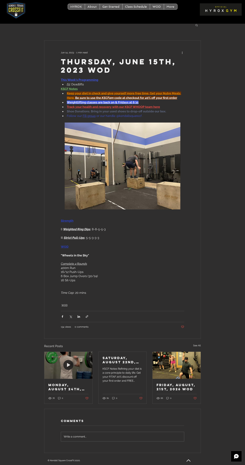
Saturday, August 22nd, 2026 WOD (119, 360)
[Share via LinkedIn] (78, 316)
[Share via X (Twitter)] (70, 316)
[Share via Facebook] (62, 316)
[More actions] (182, 53)
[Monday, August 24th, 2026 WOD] (68, 365)
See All (197, 345)
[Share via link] (86, 316)
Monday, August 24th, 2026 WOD (65, 387)
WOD (65, 305)
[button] (92, 7)
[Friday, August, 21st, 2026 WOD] (176, 365)
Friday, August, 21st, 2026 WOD (176, 387)
